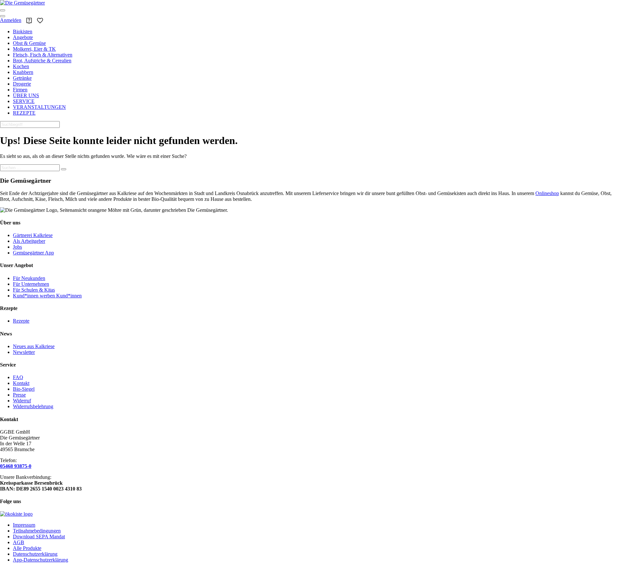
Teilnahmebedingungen (37, 530)
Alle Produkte (27, 548)
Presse (19, 395)
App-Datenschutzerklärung (40, 560)
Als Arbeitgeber (29, 241)
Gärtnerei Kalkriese (33, 235)
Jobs (17, 247)
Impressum (24, 525)
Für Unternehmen (31, 284)
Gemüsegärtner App (33, 252)
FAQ (18, 377)
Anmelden (10, 20)
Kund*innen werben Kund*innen (47, 295)
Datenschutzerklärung (35, 554)
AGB (18, 542)
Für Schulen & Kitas (34, 290)
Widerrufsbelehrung (33, 406)
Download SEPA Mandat (39, 536)
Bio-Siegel (24, 389)
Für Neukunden (29, 278)
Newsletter (24, 352)
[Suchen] (63, 169)
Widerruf (22, 400)
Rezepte (21, 321)
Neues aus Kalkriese (34, 346)
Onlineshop (547, 193)
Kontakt (21, 383)
